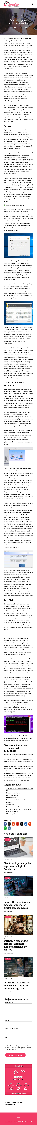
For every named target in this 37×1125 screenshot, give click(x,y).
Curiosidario (8, 1122)
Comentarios (9, 1002)
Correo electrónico (11, 1029)
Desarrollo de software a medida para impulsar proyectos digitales (17, 985)
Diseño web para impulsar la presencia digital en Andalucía (18, 866)
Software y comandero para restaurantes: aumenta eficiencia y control (16, 945)
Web (6, 1037)
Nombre (8, 1020)
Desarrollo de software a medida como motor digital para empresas (17, 905)
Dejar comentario (22, 27)
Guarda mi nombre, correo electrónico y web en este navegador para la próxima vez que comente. (19, 1047)
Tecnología (18, 16)
